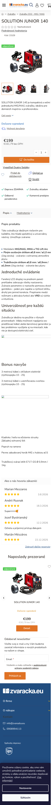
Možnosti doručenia (16, 128)
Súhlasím (25, 797)
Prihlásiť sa (15, 675)
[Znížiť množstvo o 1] (36, 152)
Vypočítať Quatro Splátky (16, 167)
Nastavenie (25, 788)
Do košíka (29, 159)
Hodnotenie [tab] (23, 213)
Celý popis (6, 115)
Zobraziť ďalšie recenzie (37, 546)
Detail (27, 628)
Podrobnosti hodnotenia (14, 30)
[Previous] (3, 598)
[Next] (49, 598)
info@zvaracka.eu (16, 723)
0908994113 (14, 729)
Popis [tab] (6, 213)
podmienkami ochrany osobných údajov (31, 667)
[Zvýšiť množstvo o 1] (45, 152)
